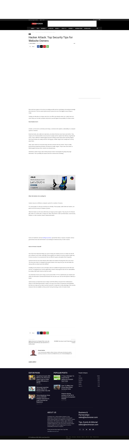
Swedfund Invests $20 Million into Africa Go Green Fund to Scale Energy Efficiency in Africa (43, 379)
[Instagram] (95, 20)
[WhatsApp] (47, 46)
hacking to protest (47, 237)
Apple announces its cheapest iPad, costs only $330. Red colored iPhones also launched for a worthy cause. (39, 343)
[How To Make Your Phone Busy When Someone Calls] (57, 387)
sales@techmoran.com (53, 431)
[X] (96, 20)
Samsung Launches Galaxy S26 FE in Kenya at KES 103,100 (43, 389)
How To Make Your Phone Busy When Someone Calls (67, 387)
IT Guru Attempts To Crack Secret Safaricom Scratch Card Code (67, 378)
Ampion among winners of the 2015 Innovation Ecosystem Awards (68, 396)
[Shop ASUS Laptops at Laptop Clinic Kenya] (52, 182)
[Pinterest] (44, 46)
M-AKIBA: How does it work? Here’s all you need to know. (64, 342)
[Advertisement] (40, 9)
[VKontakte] (90, 429)
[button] (97, 28)
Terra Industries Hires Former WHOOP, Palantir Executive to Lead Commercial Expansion (43, 398)
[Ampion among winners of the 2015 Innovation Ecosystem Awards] (57, 395)
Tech (29, 34)
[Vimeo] (98, 20)
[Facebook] (93, 20)
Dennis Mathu (32, 43)
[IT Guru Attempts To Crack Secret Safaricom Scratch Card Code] (57, 377)
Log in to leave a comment (34, 364)
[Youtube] (99, 20)
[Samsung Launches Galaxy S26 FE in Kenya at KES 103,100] (32, 389)
